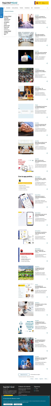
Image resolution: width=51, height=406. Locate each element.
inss (5, 24)
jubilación (6, 28)
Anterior (36, 378)
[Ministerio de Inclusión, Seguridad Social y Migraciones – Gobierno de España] (41, 2)
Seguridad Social (7, 17)
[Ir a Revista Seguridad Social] (11, 2)
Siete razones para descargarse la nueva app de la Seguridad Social (41, 161)
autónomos (7, 19)
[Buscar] (47, 7)
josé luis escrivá (7, 26)
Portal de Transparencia (23, 395)
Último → (46, 378)
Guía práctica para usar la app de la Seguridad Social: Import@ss (41, 215)
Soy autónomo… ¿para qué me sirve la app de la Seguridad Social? (40, 179)
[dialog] (26, 401)
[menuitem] (3, 8)
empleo (6, 22)
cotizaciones (6, 20)
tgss (5, 34)
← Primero (31, 378)
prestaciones (6, 29)
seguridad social (7, 32)
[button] (47, 27)
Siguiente (41, 378)
